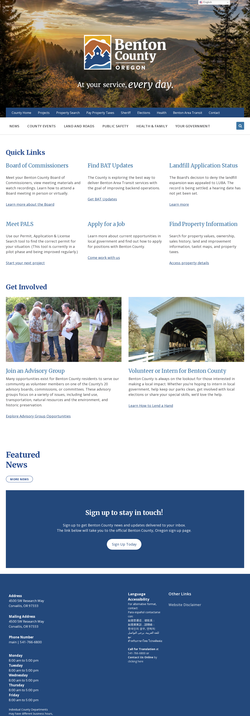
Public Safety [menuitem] (115, 126)
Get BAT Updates (102, 199)
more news (19, 479)
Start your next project (25, 263)
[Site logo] (125, 62)
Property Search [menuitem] (68, 113)
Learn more (179, 204)
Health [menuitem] (161, 113)
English (207, 2)
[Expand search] (240, 126)
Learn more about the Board (30, 204)
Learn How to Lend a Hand (151, 405)
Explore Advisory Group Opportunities (38, 416)
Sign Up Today (124, 544)
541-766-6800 (137, 653)
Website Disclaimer (185, 604)
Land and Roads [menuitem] (79, 126)
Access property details (189, 263)
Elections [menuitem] (143, 113)
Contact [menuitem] (214, 113)
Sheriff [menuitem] (126, 113)
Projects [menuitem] (44, 113)
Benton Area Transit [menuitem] (187, 113)
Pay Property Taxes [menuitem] (100, 113)
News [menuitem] (14, 126)
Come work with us (104, 257)
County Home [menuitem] (21, 113)
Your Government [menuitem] (192, 126)
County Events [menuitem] (41, 126)
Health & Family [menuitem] (151, 126)
